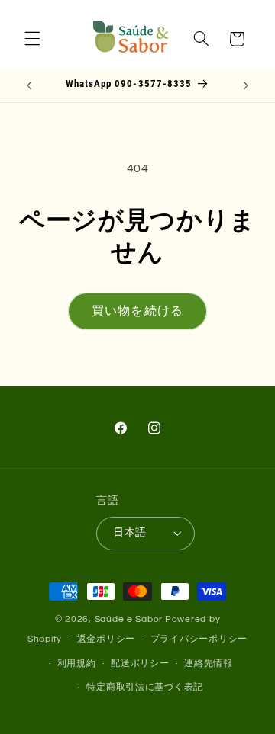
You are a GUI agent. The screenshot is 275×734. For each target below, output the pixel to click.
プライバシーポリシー (198, 639)
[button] (32, 38)
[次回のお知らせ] (246, 85)
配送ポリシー (140, 663)
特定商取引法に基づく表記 (144, 687)
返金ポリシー (106, 639)
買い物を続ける (137, 311)
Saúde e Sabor (129, 619)
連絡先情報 (208, 663)
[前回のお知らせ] (29, 85)
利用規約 (76, 663)
